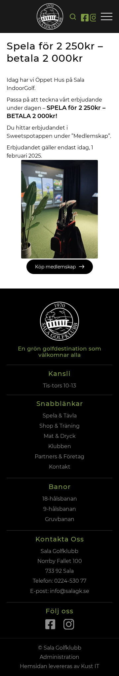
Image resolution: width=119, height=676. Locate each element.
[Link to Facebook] (85, 19)
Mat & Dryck (60, 436)
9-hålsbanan (59, 509)
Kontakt (59, 467)
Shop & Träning (59, 426)
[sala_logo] (50, 16)
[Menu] (106, 17)
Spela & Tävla (60, 416)
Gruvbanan (59, 519)
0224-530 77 (70, 581)
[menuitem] (73, 17)
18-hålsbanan (59, 499)
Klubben (59, 446)
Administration (59, 657)
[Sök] (73, 17)
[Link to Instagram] (94, 19)
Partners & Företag (59, 456)
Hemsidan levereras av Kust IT (59, 666)
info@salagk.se (69, 591)
